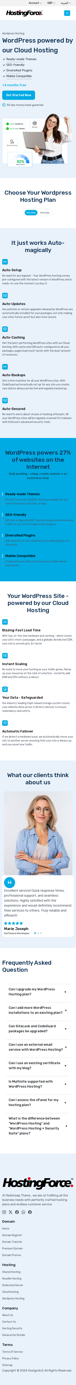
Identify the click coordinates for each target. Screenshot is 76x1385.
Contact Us (9, 1321)
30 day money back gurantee (25, 105)
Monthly (31, 212)
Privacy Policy (10, 1358)
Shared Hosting (11, 1272)
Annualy (45, 212)
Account (34, 3)
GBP (50, 3)
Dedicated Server (12, 1285)
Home (5, 1228)
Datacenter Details (13, 1335)
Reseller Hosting (11, 1278)
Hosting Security (12, 1328)
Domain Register (12, 1235)
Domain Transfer (12, 1241)
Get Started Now (18, 95)
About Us (7, 1315)
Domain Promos (11, 1255)
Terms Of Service (12, 1351)
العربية (65, 3)
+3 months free (14, 85)
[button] (35, 933)
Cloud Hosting (10, 1291)
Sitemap (7, 1365)
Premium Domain (12, 1248)
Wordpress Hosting (13, 1298)
